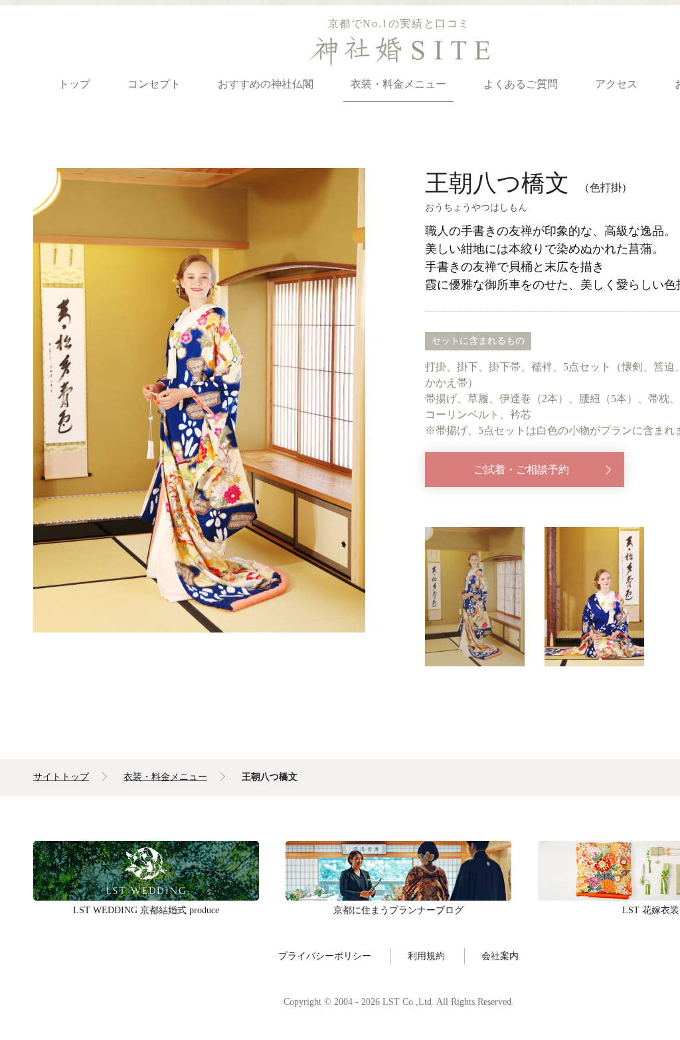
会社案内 (500, 955)
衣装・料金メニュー (398, 84)
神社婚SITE (398, 51)
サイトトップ (61, 777)
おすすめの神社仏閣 (265, 84)
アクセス (616, 84)
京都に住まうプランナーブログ (398, 871)
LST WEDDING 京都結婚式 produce (146, 871)
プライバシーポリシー (324, 955)
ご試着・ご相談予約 (521, 469)
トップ (74, 84)
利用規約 (426, 955)
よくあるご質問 (520, 84)
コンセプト (154, 84)
